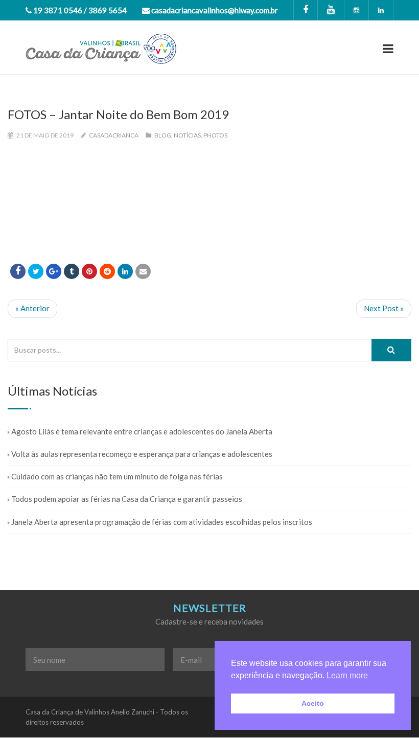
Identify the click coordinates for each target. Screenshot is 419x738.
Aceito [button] (312, 703)
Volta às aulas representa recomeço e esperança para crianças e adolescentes (141, 453)
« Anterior (32, 308)
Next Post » (384, 308)
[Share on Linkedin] (107, 271)
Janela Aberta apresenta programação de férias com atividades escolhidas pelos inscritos (161, 521)
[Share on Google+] (53, 271)
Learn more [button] (347, 675)
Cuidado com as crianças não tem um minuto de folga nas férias (117, 476)
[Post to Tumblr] (71, 271)
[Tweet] (35, 271)
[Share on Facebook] (18, 271)
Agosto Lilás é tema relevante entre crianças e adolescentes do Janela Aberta (141, 431)
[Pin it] (89, 271)
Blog (162, 135)
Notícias (187, 135)
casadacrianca (113, 135)
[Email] (143, 271)
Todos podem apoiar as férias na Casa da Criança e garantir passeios (126, 498)
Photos (215, 135)
